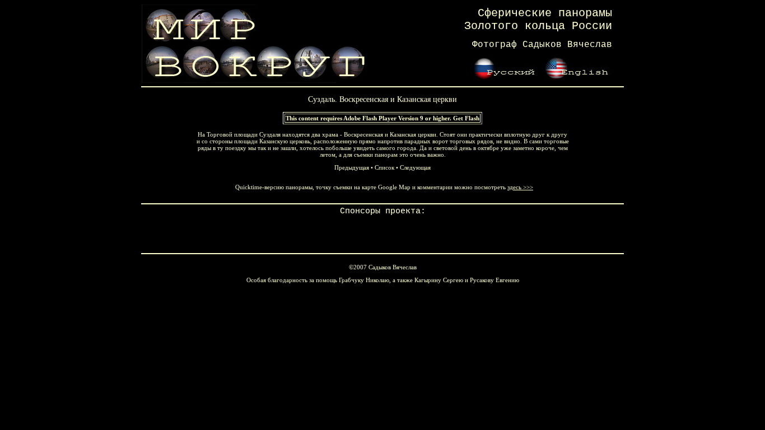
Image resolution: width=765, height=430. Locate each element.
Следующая (415, 167)
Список (384, 167)
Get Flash (466, 118)
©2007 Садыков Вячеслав (383, 267)
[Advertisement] (382, 233)
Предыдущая (351, 167)
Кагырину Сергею (438, 280)
